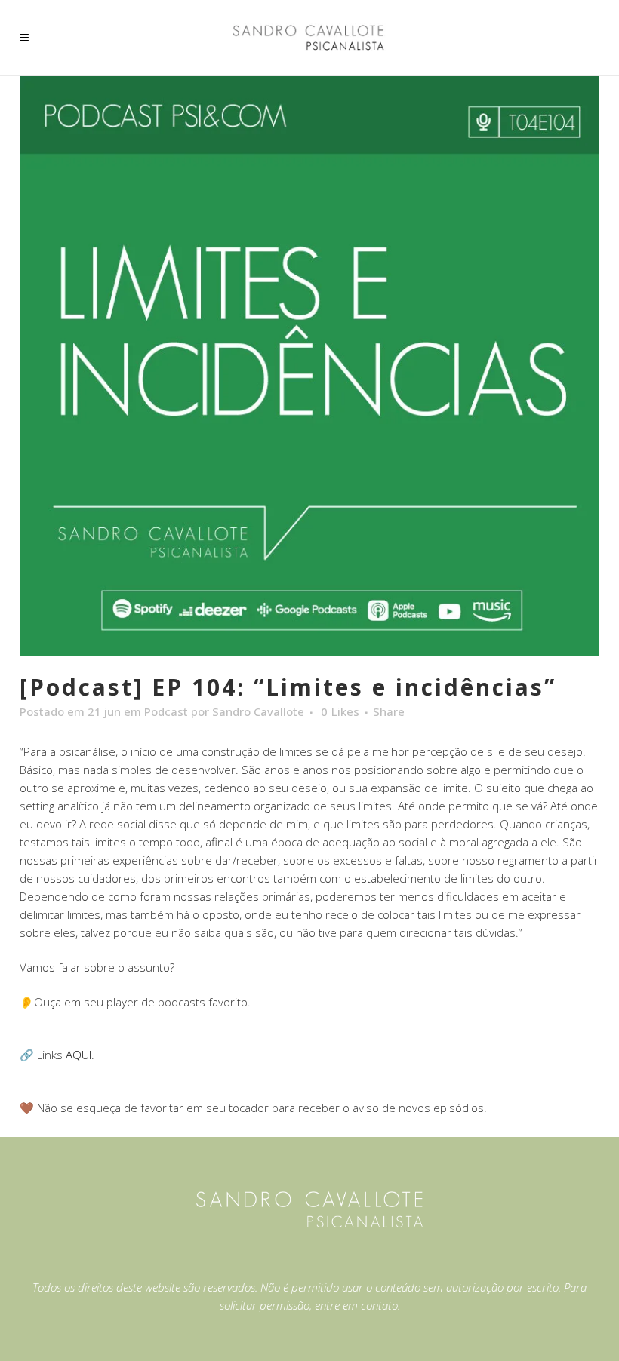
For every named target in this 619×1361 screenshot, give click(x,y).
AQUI (78, 1054)
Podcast (166, 711)
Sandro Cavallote (258, 711)
